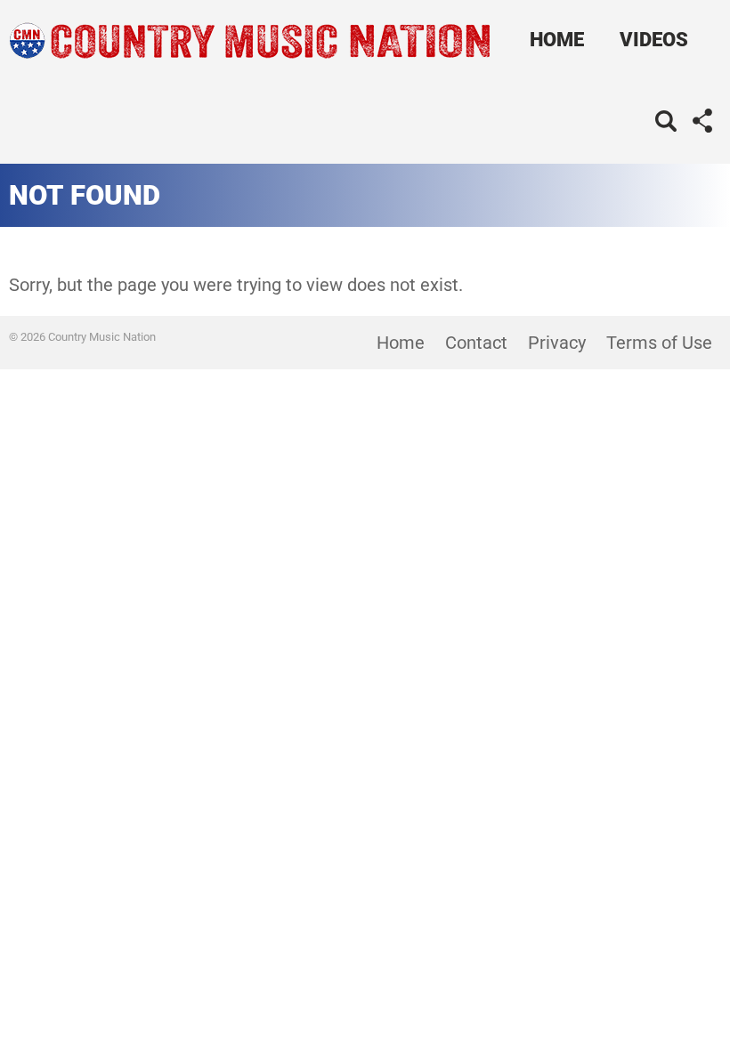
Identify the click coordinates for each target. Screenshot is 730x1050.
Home (557, 39)
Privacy (557, 342)
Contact (476, 342)
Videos (654, 39)
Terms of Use (659, 342)
